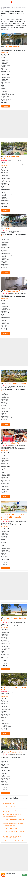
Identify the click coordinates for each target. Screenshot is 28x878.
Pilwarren (8, 229)
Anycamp (3, 5)
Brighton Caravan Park (13, 291)
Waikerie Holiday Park (14, 47)
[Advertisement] (14, 124)
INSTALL (24, 874)
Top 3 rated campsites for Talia (10, 806)
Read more (5, 106)
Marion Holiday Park (12, 443)
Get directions (4, 52)
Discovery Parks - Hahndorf (15, 384)
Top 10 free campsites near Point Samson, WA (13, 819)
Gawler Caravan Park (12, 752)
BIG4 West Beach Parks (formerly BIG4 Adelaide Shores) (12, 517)
